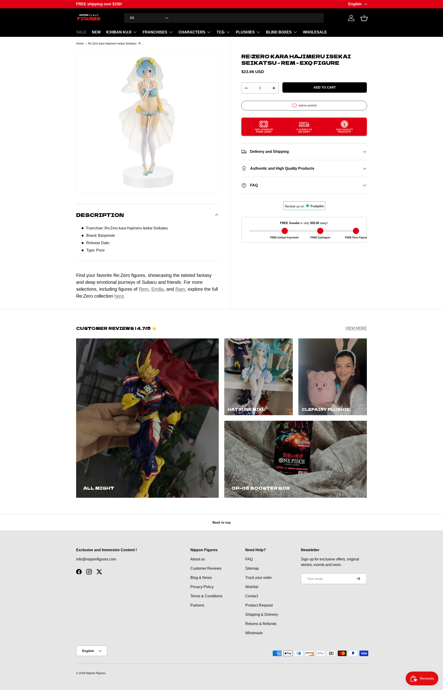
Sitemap (252, 568)
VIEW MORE (356, 328)
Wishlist (251, 587)
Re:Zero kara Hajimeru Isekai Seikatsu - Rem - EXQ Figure (116, 43)
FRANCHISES (155, 32)
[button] (364, 18)
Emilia (157, 289)
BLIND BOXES (279, 32)
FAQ (249, 559)
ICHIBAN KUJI (118, 32)
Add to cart (325, 87)
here (119, 296)
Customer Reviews (206, 568)
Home (80, 43)
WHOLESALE (315, 32)
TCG (220, 32)
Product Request (259, 605)
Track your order (258, 578)
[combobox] (224, 18)
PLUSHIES (245, 32)
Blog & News (201, 578)
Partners (197, 605)
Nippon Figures (95, 673)
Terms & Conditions (206, 596)
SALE (81, 32)
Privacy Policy (202, 587)
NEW (96, 32)
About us (197, 559)
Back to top (222, 522)
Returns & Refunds (260, 624)
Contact (251, 596)
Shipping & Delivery (261, 614)
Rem (144, 289)
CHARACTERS (192, 32)
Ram (180, 289)
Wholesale (254, 633)
